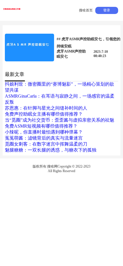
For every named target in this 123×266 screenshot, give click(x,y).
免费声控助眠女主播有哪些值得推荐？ (44, 114)
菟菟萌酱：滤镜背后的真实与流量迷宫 (44, 138)
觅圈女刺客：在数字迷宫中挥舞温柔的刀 (46, 144)
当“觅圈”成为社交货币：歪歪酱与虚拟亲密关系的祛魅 (59, 120)
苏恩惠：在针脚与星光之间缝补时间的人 (46, 108)
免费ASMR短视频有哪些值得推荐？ (41, 126)
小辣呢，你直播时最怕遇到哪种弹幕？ (44, 132)
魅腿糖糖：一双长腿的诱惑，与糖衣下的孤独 (50, 150)
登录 (106, 10)
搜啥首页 (86, 10)
